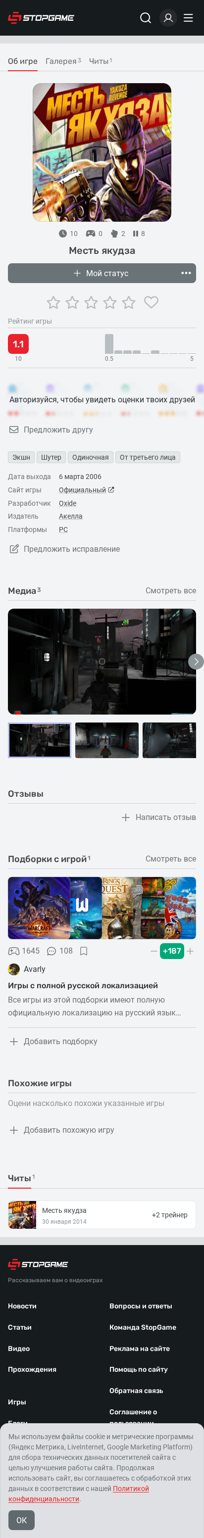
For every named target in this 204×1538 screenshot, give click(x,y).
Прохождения (32, 1369)
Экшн (21, 457)
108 (66, 951)
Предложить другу (58, 429)
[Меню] (189, 18)
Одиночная (90, 457)
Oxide (67, 503)
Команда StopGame (142, 1327)
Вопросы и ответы (140, 1306)
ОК (21, 1520)
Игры (17, 1402)
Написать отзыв (166, 817)
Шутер (51, 457)
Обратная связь (136, 1391)
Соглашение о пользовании (133, 1418)
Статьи (20, 1327)
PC (63, 529)
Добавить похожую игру (69, 1130)
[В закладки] (84, 951)
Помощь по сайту (138, 1369)
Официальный (82, 490)
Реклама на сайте (139, 1349)
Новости (22, 1306)
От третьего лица (148, 457)
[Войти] (168, 18)
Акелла (71, 516)
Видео (19, 1349)
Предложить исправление (72, 549)
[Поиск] (145, 18)
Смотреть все (171, 591)
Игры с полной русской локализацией (83, 985)
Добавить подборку (61, 1041)
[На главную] (41, 18)
